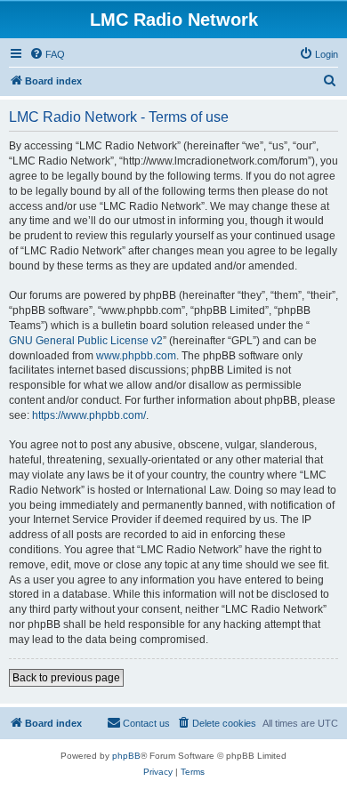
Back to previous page (66, 678)
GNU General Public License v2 (86, 340)
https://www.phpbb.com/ (89, 415)
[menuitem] (47, 54)
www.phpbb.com (136, 356)
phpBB (126, 756)
